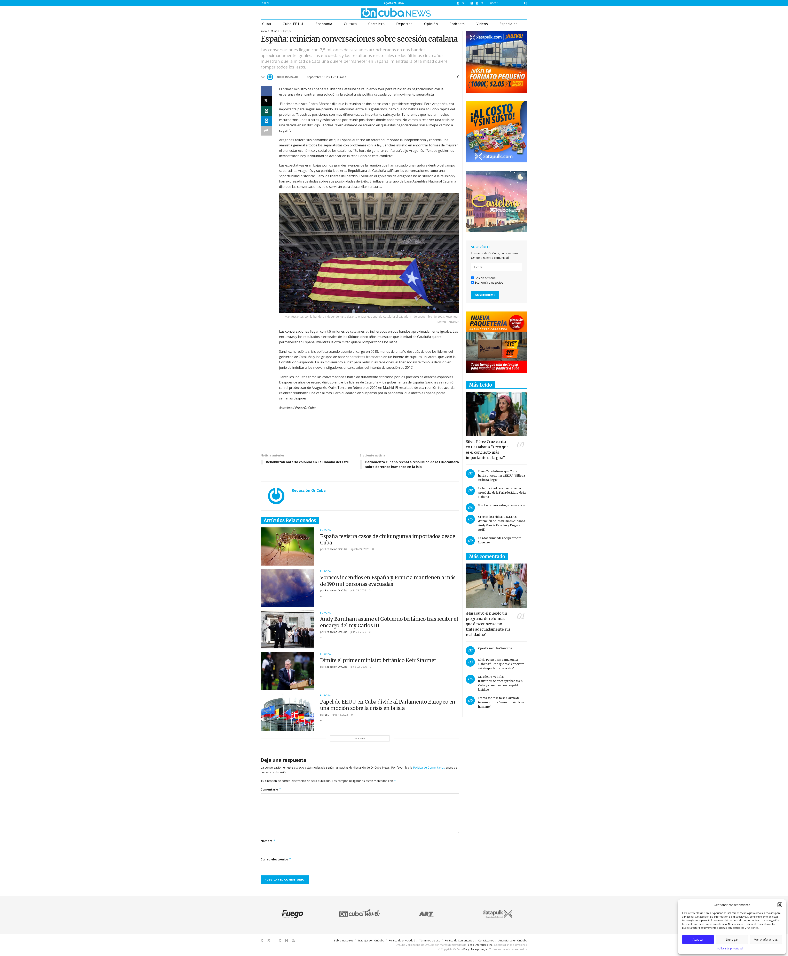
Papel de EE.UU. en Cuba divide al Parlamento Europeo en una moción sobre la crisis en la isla (387, 705)
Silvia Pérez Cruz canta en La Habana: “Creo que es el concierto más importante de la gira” (501, 664)
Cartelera (376, 24)
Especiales (508, 24)
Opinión (431, 24)
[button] (780, 905)
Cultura (350, 24)
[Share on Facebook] (266, 91)
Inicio (264, 31)
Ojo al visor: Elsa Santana (495, 648)
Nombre (268, 841)
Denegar (732, 939)
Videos (482, 24)
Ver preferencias (766, 939)
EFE (327, 714)
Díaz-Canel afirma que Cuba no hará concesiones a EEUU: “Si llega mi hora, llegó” (501, 475)
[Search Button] (525, 3)
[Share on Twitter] (266, 101)
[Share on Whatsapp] (266, 111)
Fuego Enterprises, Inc (479, 945)
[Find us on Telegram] (477, 3)
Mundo (275, 31)
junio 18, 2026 (339, 714)
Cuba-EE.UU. (293, 24)
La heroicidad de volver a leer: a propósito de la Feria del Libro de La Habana (502, 492)
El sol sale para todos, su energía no (502, 505)
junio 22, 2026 (358, 667)
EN (267, 3)
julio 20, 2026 (358, 632)
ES (262, 3)
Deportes (404, 24)
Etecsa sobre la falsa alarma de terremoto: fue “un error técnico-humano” (501, 702)
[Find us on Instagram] (472, 3)
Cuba (266, 24)
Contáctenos (486, 940)
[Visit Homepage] (380, 13)
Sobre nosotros (343, 940)
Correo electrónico (276, 859)
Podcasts (457, 24)
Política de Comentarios (429, 767)
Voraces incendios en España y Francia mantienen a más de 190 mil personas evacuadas (388, 580)
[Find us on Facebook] (458, 3)
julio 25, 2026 (358, 590)
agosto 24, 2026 (359, 549)
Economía (324, 24)
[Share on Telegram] (266, 121)
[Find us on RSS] (482, 3)
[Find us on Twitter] (463, 3)
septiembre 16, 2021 (319, 77)
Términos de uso (429, 940)
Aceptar (698, 939)
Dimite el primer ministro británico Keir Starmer (378, 660)
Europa (287, 31)
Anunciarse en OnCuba (512, 940)
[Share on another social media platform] (266, 131)
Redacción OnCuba (287, 77)
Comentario (271, 789)
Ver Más (359, 738)
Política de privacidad (730, 948)
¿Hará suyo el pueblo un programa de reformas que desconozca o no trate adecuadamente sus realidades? (488, 624)
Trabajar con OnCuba (371, 940)
